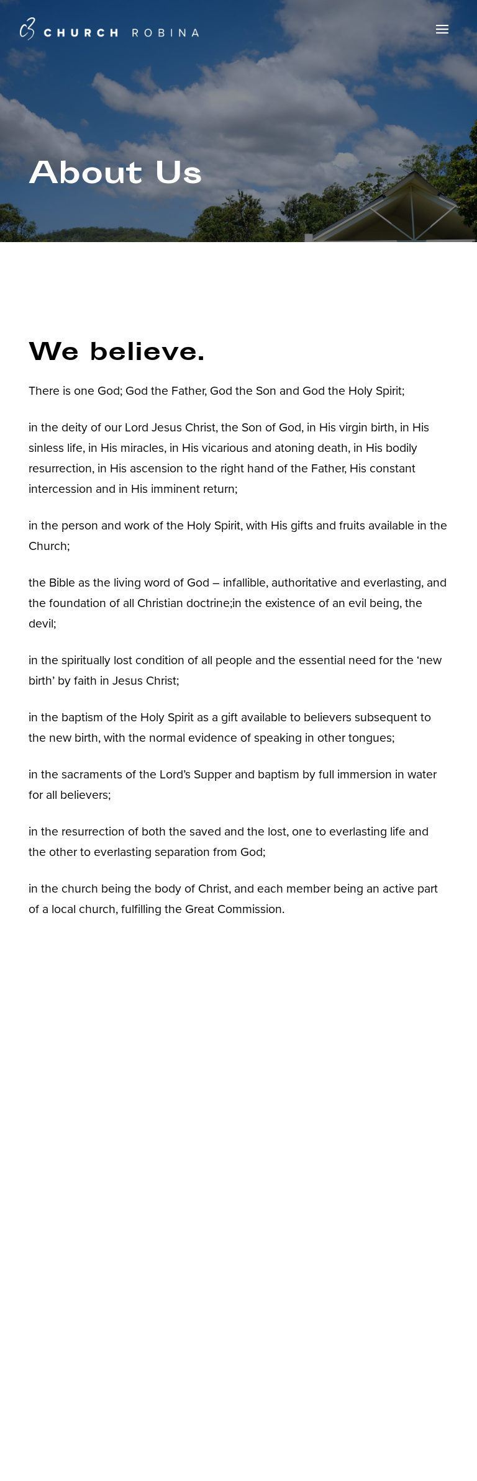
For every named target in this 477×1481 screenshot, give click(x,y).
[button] (442, 29)
